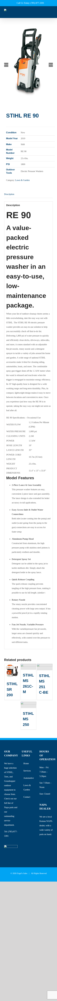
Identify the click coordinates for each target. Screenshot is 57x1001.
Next (51, 65)
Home (26, 763)
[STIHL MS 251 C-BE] (44, 667)
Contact (26, 797)
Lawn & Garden (22, 180)
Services (27, 771)
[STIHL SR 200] (12, 671)
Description (9, 194)
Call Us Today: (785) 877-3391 (30, 3)
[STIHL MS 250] (28, 705)
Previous (6, 65)
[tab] (28, 194)
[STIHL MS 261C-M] (28, 667)
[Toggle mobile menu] (52, 13)
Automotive (28, 778)
